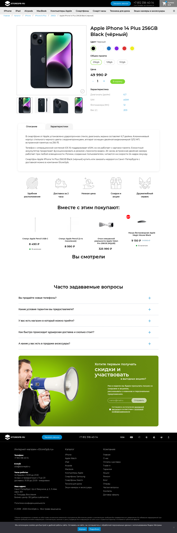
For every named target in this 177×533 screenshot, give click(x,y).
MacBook (42, 11)
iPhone (8, 11)
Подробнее (94, 529)
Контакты (107, 491)
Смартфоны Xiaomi (74, 480)
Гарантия (107, 469)
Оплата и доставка (112, 462)
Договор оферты (111, 495)
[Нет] (173, 527)
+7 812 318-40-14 (144, 2)
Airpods (28, 11)
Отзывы (106, 484)
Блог (105, 480)
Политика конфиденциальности (29, 503)
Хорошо (82, 529)
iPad (18, 11)
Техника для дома (120, 11)
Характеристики (59, 126)
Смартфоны (82, 11)
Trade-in (107, 465)
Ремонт (106, 476)
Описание (31, 126)
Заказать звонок (120, 3)
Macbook (69, 469)
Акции (106, 473)
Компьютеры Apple (61, 11)
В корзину (117, 81)
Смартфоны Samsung (75, 476)
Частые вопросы (111, 487)
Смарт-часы (99, 11)
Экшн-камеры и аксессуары (149, 11)
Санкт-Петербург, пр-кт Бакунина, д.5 (144, 5)
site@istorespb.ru (22, 466)
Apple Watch (71, 458)
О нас (105, 458)
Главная (106, 455)
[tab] (31, 126)
